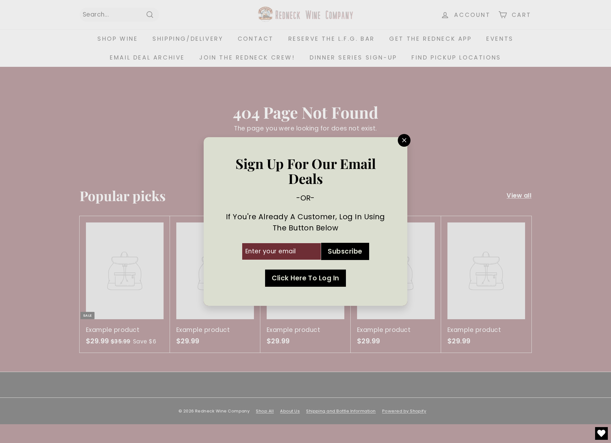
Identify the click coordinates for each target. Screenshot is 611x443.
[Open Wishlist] (601, 433)
